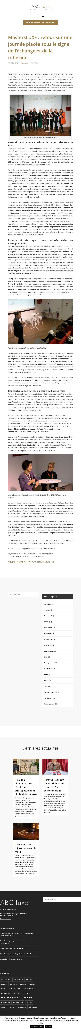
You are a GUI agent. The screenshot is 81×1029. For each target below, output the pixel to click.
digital (26, 993)
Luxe (45, 657)
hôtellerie (33, 1007)
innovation (33, 562)
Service (46, 686)
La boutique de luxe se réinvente (11, 959)
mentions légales (34, 1020)
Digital (46, 622)
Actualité (47, 604)
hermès (11, 1007)
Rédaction (15, 63)
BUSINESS (23, 984)
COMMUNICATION (14, 989)
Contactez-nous (5, 919)
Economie (47, 628)
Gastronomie (18, 1002)
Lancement (48, 651)
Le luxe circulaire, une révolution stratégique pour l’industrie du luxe (26, 787)
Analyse (47, 610)
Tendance (47, 698)
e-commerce (27, 998)
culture (17, 993)
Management (49, 663)
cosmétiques (6, 993)
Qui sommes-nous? (9, 909)
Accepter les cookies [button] (37, 1026)
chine (3, 989)
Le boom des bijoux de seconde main (25, 848)
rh (53, 562)
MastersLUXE (48, 669)
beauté (29, 980)
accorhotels (6, 980)
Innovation (34, 63)
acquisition (18, 980)
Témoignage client (50, 692)
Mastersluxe (44, 562)
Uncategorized (49, 704)
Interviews (47, 645)
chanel (32, 984)
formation (21, 562)
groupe (29, 1002)
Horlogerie (21, 1007)
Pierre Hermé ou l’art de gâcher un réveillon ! (15, 954)
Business (47, 616)
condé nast (28, 989)
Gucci (3, 1007)
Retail (46, 680)
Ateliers (11, 562)
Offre (46, 675)
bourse (4, 984)
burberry (13, 984)
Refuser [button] (48, 1026)
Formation (48, 633)
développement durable (10, 998)
